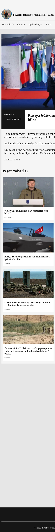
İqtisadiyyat (35, 24)
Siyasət (21, 24)
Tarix (49, 24)
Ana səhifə (7, 24)
